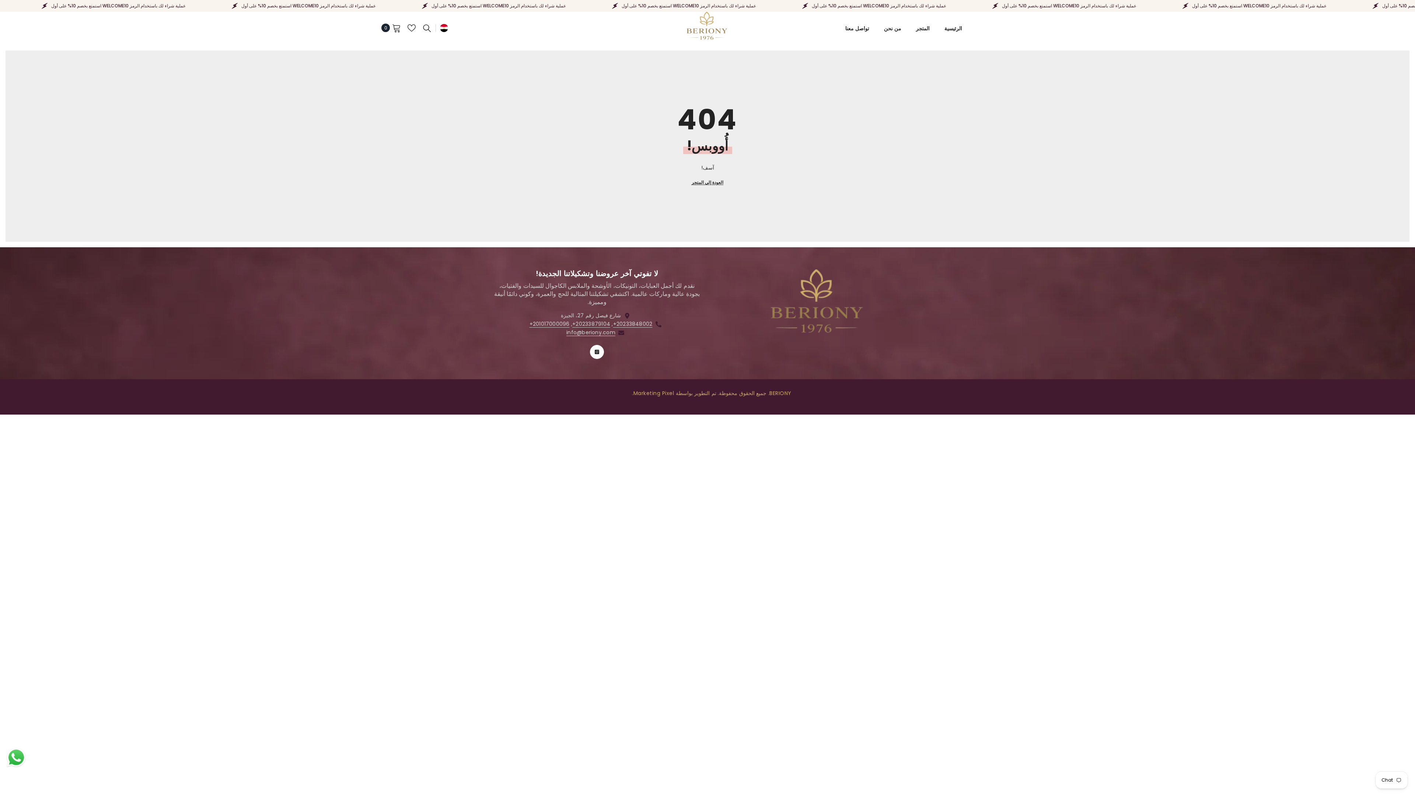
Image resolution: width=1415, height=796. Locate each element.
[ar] (444, 27)
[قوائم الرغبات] (412, 28)
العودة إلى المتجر (707, 182)
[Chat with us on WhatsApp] (16, 757)
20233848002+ (633, 324)
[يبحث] (427, 28)
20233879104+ (591, 324)
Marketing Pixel (653, 393)
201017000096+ (550, 324)
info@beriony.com (590, 332)
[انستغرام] (597, 352)
